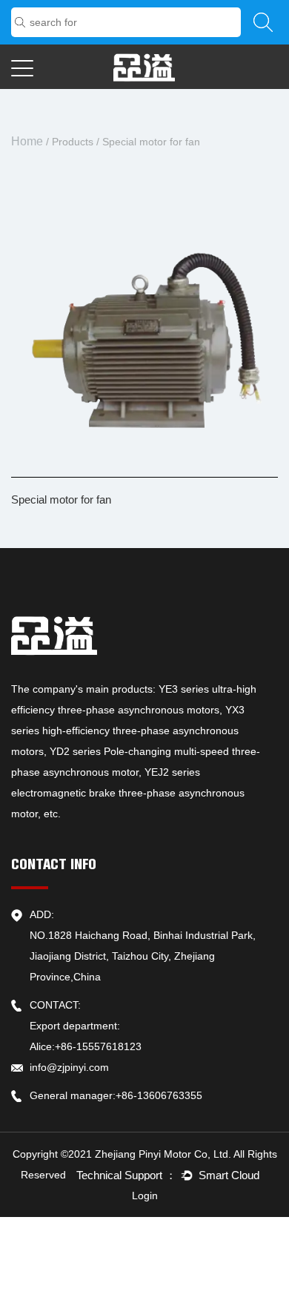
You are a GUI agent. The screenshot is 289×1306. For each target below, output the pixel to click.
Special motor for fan (61, 499)
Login (145, 1195)
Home (27, 141)
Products (72, 142)
